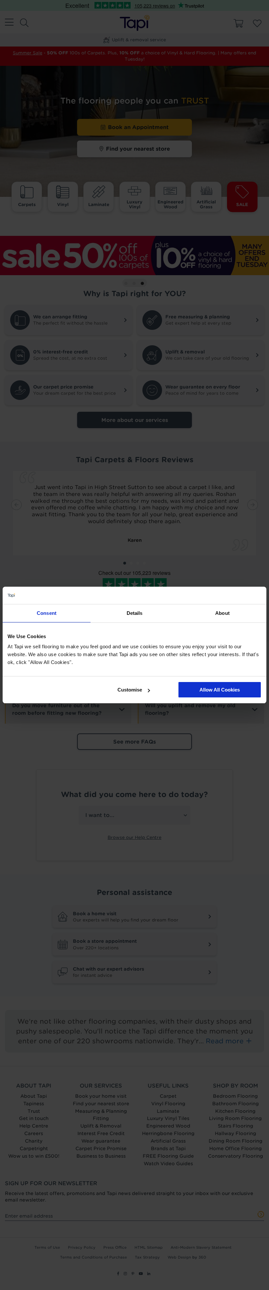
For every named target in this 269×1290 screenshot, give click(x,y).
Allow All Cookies (219, 689)
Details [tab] (135, 613)
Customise (129, 689)
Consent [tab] (46, 613)
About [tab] (222, 613)
